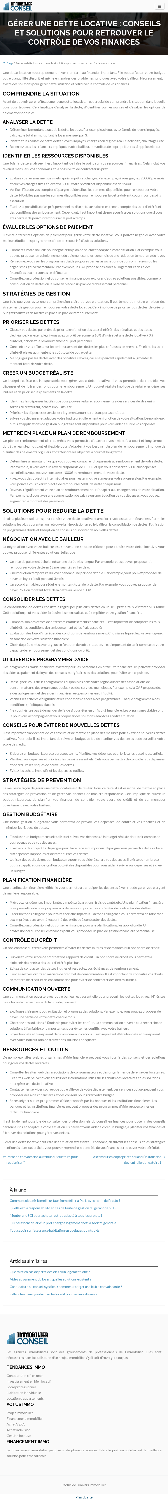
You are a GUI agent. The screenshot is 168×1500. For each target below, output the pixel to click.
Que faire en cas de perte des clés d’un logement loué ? (50, 1272)
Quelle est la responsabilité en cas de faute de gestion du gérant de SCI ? (63, 1208)
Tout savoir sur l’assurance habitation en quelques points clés (55, 1230)
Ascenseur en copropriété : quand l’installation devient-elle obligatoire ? (127, 1159)
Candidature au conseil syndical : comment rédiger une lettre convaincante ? (66, 1286)
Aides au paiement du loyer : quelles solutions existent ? (50, 1279)
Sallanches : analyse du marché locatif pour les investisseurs (54, 1294)
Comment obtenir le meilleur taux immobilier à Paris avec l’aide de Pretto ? (65, 1200)
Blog (9, 63)
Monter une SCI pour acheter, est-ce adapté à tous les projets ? (56, 1215)
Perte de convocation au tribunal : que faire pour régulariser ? (42, 1159)
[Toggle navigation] (160, 6)
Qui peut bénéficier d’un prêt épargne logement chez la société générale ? (64, 1223)
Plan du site (84, 1497)
